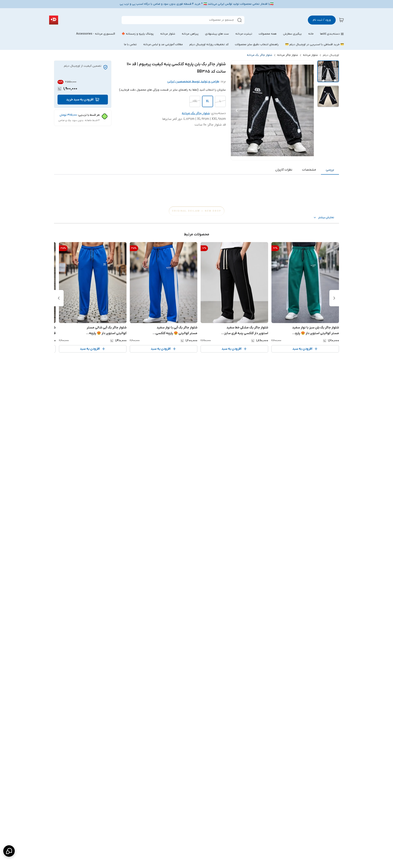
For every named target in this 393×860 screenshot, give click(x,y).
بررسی (330, 170)
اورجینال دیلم (331, 55)
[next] (59, 298)
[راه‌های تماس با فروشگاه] (9, 851)
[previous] (334, 298)
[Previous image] (236, 110)
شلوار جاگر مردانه (287, 55)
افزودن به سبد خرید (80, 100)
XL (207, 101)
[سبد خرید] (341, 20)
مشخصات (309, 170)
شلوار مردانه (310, 55)
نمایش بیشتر (326, 217)
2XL (195, 101)
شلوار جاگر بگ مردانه (259, 55)
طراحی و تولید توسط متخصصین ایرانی (193, 81)
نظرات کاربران (283, 170)
